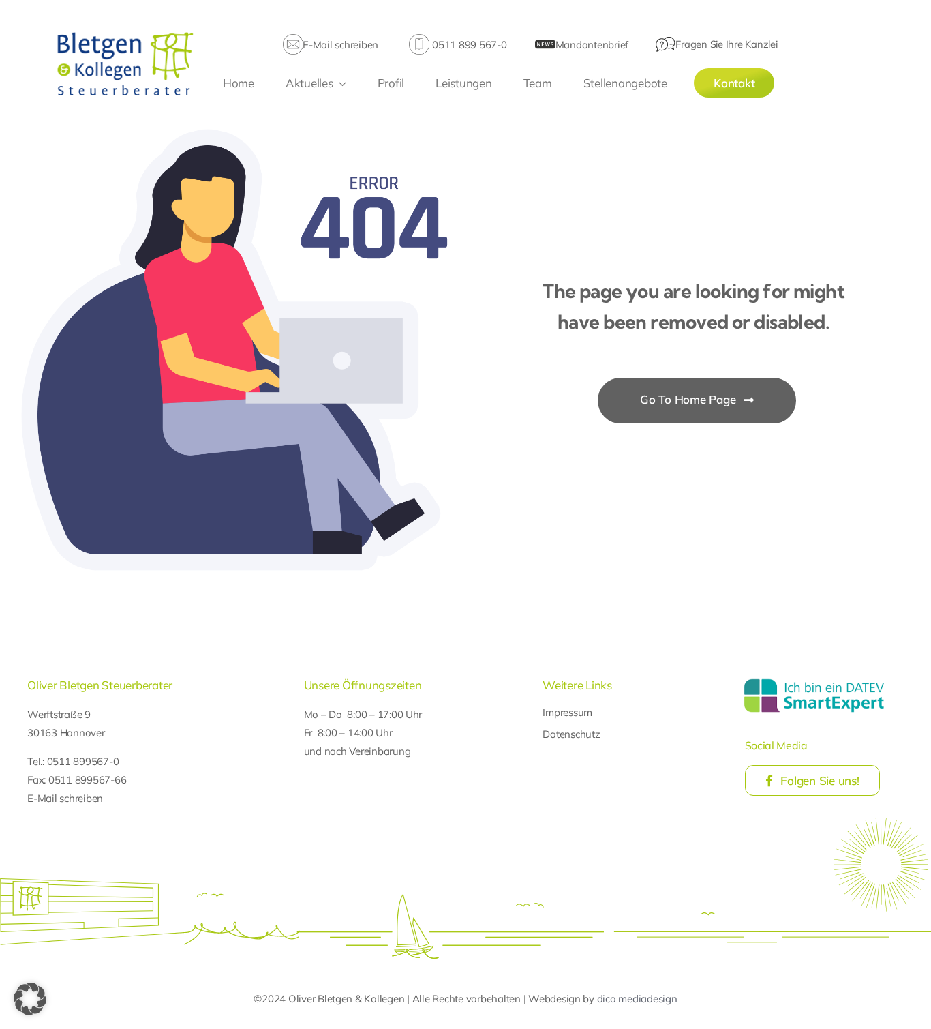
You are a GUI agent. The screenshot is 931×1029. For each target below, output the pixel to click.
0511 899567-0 (83, 761)
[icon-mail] (293, 40)
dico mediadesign (637, 998)
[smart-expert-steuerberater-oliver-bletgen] (814, 681)
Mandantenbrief (591, 44)
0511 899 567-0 (469, 44)
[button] (30, 999)
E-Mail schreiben (340, 44)
